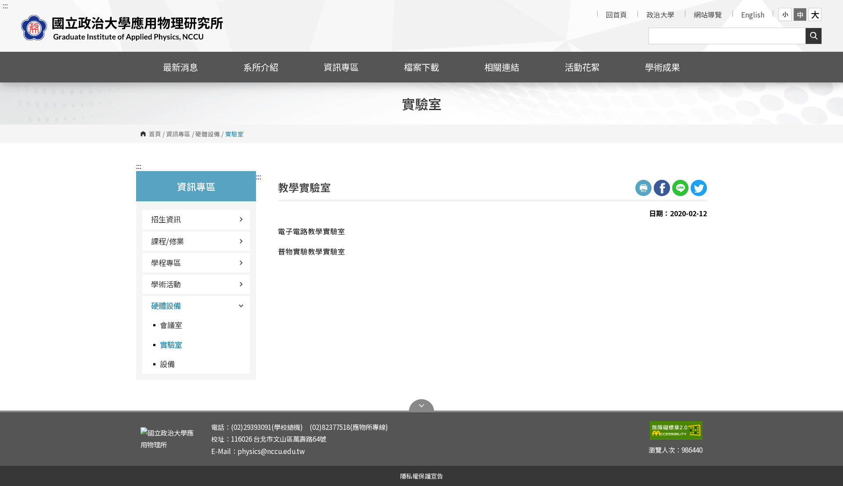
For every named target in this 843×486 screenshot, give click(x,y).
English (752, 14)
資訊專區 (178, 133)
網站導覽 (708, 14)
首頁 (155, 133)
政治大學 (660, 14)
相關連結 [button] (501, 67)
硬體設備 (207, 133)
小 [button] (785, 14)
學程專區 (166, 262)
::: (5, 5)
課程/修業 (167, 241)
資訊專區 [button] (341, 67)
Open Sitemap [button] (421, 405)
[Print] (643, 188)
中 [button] (800, 14)
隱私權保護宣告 (421, 475)
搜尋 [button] (813, 36)
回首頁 (616, 14)
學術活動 (166, 284)
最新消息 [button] (180, 67)
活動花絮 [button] (582, 67)
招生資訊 (166, 219)
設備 (167, 363)
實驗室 (171, 344)
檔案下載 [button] (421, 67)
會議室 (171, 324)
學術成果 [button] (662, 67)
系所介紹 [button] (260, 67)
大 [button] (815, 14)
